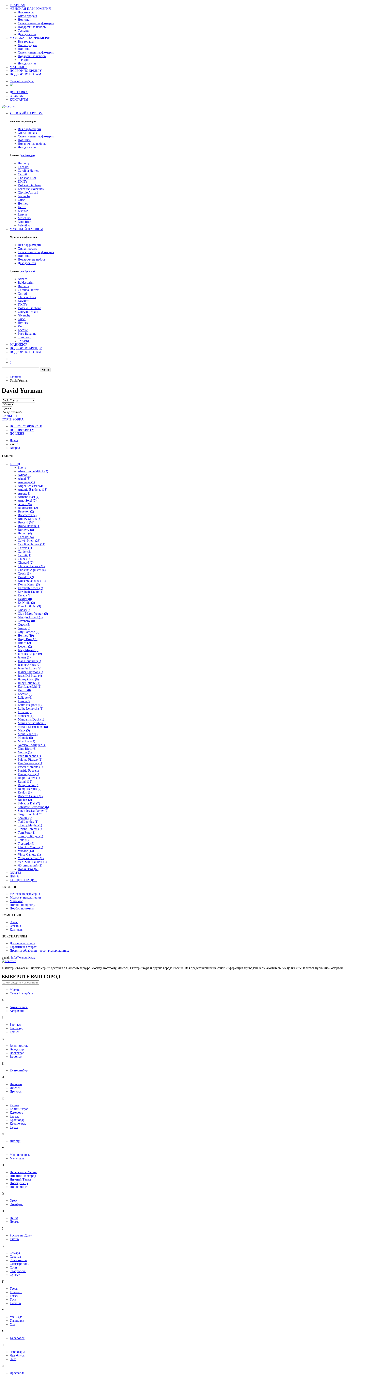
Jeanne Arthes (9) (29, 664)
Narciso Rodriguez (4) (32, 745)
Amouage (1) (26, 482)
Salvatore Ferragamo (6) (33, 807)
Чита (13, 1359)
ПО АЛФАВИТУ (22, 430)
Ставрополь (18, 1271)
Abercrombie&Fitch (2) (33, 471)
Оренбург (16, 1204)
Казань (14, 1105)
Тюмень (15, 1303)
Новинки (24, 19)
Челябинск (17, 1355)
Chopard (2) (25, 562)
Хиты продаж (27, 16)
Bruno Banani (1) (29, 526)
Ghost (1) (24, 610)
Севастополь (18, 1260)
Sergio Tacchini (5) (30, 814)
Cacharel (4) (26, 537)
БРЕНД (15, 464)
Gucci (22, 200)
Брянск (14, 1032)
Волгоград (17, 1053)
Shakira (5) (25, 818)
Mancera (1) (25, 715)
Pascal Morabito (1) (30, 767)
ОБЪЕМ (15, 872)
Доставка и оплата (22, 943)
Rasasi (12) (25, 781)
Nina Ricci (25, 221)
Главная (15, 377)
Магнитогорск (20, 1154)
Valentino (24, 225)
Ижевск (15, 1088)
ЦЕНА (14, 876)
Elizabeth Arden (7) (30, 588)
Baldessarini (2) (28, 507)
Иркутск (15, 1091)
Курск (14, 1127)
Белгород (16, 1028)
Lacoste (23, 210)
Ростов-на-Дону (21, 1235)
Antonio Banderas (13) (32, 489)
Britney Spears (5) (29, 518)
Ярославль (17, 1373)
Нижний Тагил (20, 1179)
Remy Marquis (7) (29, 788)
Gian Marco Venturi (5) (33, 613)
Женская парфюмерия (25, 893)
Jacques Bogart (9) (30, 653)
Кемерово (16, 1112)
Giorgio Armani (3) (30, 617)
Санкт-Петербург (22, 81)
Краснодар (17, 1120)
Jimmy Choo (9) (28, 679)
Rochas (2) (25, 799)
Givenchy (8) (26, 621)
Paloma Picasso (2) (30, 759)
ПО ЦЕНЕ (17, 433)
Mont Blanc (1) (27, 734)
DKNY (23, 181)
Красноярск (18, 1123)
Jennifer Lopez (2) (29, 668)
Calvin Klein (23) (29, 540)
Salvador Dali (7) (29, 803)
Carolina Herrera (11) (31, 544)
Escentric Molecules (31, 189)
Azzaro (22, 279)
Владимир (17, 1049)
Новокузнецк (19, 1183)
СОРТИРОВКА (13, 419)
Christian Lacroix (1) (31, 566)
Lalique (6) (25, 697)
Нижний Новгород (23, 1175)
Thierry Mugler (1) (30, 825)
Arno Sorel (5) (27, 500)
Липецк (15, 1141)
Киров (14, 1116)
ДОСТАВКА (19, 92)
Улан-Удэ (16, 1317)
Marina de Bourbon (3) (32, 723)
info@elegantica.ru (23, 957)
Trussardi (24, 341)
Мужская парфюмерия (25, 897)
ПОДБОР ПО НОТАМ (25, 74)
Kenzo (22, 207)
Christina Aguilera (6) (32, 570)
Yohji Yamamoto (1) (31, 858)
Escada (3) (24, 595)
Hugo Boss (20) (28, 639)
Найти (45, 369)
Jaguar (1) (24, 657)
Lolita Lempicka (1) (30, 708)
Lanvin (22, 214)
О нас (14, 922)
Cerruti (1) (24, 555)
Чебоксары (17, 1351)
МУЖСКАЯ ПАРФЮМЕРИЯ (30, 38)
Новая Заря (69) (28, 869)
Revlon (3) (25, 792)
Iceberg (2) (25, 646)
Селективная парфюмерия (36, 23)
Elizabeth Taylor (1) (30, 591)
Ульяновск (17, 1320)
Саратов (15, 1256)
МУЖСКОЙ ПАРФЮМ (26, 229)
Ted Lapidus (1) (28, 821)
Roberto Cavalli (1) (30, 796)
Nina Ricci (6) (27, 748)
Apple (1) (24, 493)
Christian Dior (27, 178)
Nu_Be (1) (25, 752)
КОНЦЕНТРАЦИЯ (23, 880)
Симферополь (19, 1263)
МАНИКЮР (18, 67)
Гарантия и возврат (23, 947)
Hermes (23, 203)
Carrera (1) (25, 548)
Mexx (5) (24, 730)
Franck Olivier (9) (29, 606)
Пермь (14, 1221)
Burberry (23, 163)
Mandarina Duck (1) (31, 719)
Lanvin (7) (24, 701)
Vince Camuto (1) (29, 854)
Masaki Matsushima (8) (33, 726)
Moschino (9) (26, 741)
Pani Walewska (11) (30, 763)
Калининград (19, 1109)
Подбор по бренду (22, 904)
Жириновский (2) (30, 865)
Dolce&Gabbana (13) (32, 580)
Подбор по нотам (22, 908)
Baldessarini (25, 282)
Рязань (14, 1239)
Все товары (26, 12)
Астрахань (17, 1010)
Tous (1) (23, 840)
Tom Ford (24, 337)
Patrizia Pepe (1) (28, 770)
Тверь (14, 1288)
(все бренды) (27, 155)
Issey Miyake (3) (28, 650)
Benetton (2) (26, 511)
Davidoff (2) (26, 577)
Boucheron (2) (27, 515)
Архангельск (19, 1007)
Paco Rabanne (27, 333)
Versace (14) (26, 851)
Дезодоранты (27, 34)
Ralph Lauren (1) (29, 778)
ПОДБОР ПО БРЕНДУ (26, 70)
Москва (15, 989)
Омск (13, 1200)
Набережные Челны (23, 1172)
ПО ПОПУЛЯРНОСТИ (26, 426)
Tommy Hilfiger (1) (30, 836)
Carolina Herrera (28, 170)
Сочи (13, 1267)
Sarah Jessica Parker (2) (33, 810)
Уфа (12, 1324)
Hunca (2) (24, 642)
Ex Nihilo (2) (26, 602)
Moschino (24, 218)
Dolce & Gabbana (29, 185)
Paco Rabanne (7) (29, 756)
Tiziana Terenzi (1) (30, 829)
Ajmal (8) (24, 478)
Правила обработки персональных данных (39, 950)
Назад (14, 440)
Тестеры (23, 30)
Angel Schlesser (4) (30, 486)
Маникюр (16, 901)
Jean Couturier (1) (29, 661)
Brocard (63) (26, 522)
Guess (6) (24, 628)
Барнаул (15, 1024)
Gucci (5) (24, 624)
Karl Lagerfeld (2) (29, 686)
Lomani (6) (25, 712)
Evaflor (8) (25, 599)
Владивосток (19, 1045)
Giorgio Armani (28, 192)
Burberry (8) (26, 529)
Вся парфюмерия (29, 129)
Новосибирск (19, 1186)
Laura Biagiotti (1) (30, 705)
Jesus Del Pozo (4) (30, 675)
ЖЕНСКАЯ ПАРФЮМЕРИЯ (30, 8)
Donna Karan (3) (29, 584)
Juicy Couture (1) (29, 683)
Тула (13, 1299)
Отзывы (15, 926)
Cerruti (22, 174)
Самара (15, 1253)
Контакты (16, 929)
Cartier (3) (24, 551)
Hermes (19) (26, 635)
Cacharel (23, 167)
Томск (14, 1296)
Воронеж (16, 1056)
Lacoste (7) (25, 694)
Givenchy (24, 196)
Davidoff (23, 300)
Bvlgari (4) (25, 533)
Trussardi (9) (26, 843)
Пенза (14, 1218)
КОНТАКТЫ (19, 99)
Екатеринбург (19, 1070)
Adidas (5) (24, 475)
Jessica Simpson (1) (30, 672)
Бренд (22, 467)
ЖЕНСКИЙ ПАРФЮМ (26, 113)
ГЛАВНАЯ (17, 5)
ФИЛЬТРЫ (9, 415)
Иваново (16, 1084)
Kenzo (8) (24, 690)
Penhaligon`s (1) (28, 774)
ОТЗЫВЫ (17, 96)
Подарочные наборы (32, 27)
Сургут (15, 1274)
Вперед (15, 447)
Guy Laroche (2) (28, 632)
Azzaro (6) (25, 504)
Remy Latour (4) (28, 785)
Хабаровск (17, 1338)
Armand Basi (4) (28, 497)
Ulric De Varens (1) (30, 847)
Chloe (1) (24, 559)
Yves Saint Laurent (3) (32, 861)
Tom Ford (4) (26, 832)
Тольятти (16, 1292)
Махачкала (17, 1158)
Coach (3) (24, 573)
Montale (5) (25, 737)
